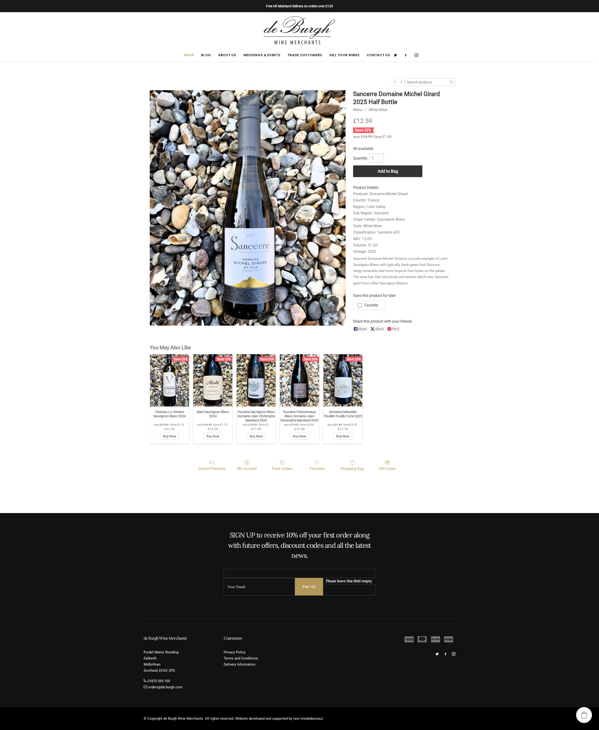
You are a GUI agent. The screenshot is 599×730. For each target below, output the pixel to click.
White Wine (378, 110)
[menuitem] (189, 55)
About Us (227, 55)
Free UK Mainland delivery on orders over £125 (299, 6)
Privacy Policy (234, 652)
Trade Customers (305, 55)
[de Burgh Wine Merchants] (300, 30)
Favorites (317, 468)
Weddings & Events (262, 55)
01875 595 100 (158, 681)
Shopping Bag (352, 468)
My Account (247, 468)
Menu (357, 110)
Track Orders (282, 468)
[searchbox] (430, 82)
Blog (206, 55)
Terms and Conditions (241, 658)
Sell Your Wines (344, 55)
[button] (397, 55)
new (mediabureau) (308, 718)
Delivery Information (239, 664)
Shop (189, 55)
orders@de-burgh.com (165, 687)
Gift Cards (387, 468)
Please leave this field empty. (349, 581)
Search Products (211, 468)
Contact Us (378, 55)
